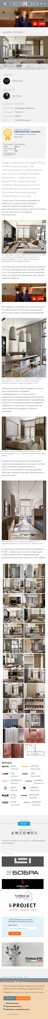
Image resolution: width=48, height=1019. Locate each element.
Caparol (40, 543)
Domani (18, 259)
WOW (13, 802)
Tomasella (13, 257)
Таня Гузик (17, 96)
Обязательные (12, 1003)
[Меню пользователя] (41, 3)
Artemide (18, 543)
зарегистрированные (9, 154)
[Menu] (5, 4)
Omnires (36, 802)
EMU (37, 259)
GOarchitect (17, 81)
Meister (17, 255)
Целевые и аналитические (17, 1009)
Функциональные (14, 1006)
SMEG (21, 379)
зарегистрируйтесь (22, 841)
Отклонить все (23, 998)
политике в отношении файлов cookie (28, 992)
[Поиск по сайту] (45, 3)
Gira (39, 255)
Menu (38, 257)
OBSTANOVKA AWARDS (27, 131)
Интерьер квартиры (24, 108)
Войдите (5, 841)
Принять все (10, 998)
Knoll (29, 543)
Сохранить (12, 1014)
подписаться (14, 933)
